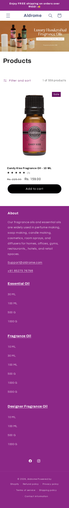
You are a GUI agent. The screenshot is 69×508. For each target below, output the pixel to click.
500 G (12, 312)
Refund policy (31, 484)
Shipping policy (48, 490)
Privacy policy (51, 484)
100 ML (12, 303)
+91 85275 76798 (20, 270)
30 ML (12, 294)
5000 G (12, 391)
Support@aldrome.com (25, 262)
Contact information (36, 496)
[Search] (50, 15)
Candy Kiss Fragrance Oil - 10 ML (29, 168)
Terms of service (25, 490)
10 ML (12, 346)
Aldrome (32, 479)
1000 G (12, 321)
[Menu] (8, 15)
